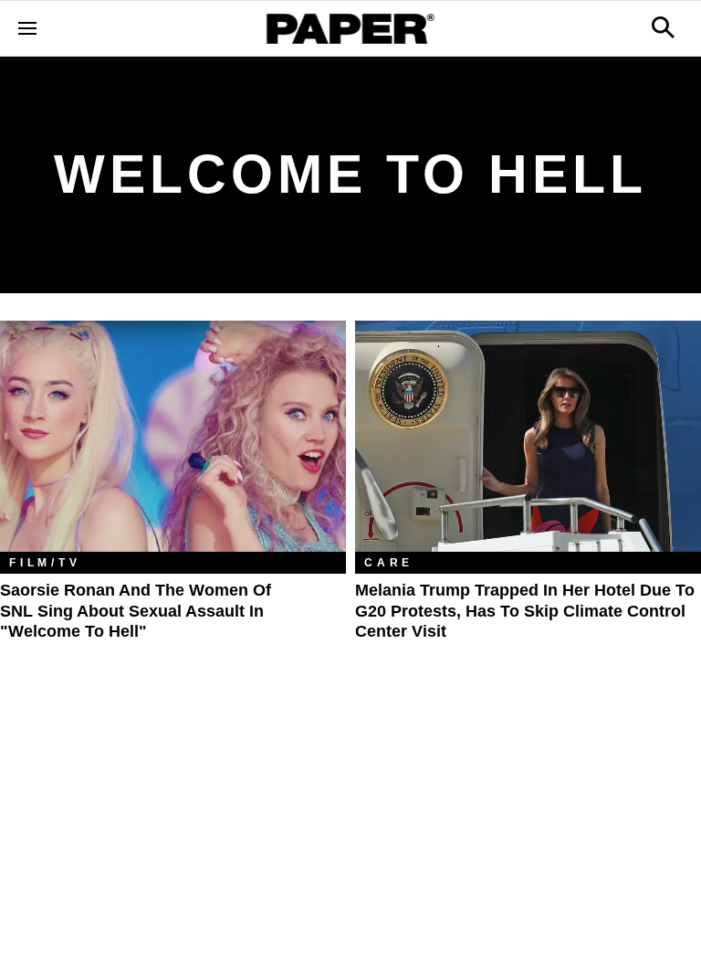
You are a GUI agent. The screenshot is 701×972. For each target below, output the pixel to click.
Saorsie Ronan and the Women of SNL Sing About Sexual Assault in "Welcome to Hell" (135, 610)
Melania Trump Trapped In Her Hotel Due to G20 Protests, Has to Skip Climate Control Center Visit (525, 610)
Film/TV (45, 562)
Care (388, 562)
